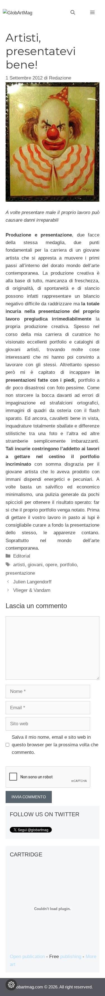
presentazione (20, 573)
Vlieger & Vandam (31, 590)
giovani (35, 564)
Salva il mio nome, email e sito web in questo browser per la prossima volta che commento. (55, 745)
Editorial (21, 556)
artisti (19, 564)
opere (51, 564)
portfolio (68, 564)
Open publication (27, 956)
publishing (70, 956)
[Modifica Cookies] (11, 984)
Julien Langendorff (32, 582)
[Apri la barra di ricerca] (73, 13)
